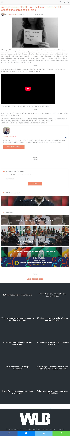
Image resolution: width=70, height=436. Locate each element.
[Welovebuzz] (8, 2)
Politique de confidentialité (35, 429)
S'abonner (35, 183)
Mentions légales (51, 429)
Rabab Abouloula (13, 14)
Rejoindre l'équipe (12, 429)
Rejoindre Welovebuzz (14, 146)
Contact (61, 429)
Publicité (22, 429)
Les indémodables (35, 279)
